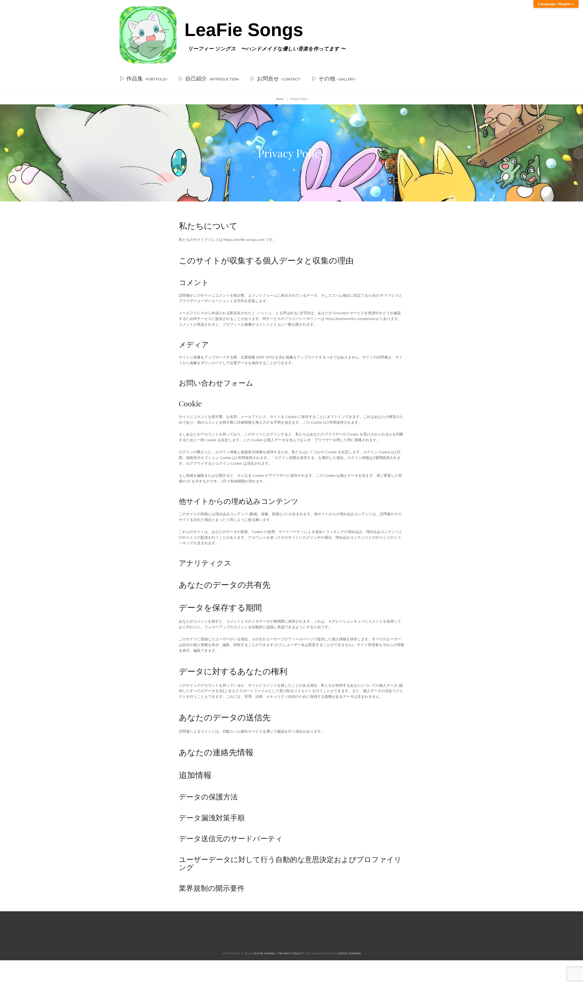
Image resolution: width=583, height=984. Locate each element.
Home (280, 98)
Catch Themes (349, 953)
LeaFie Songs (243, 30)
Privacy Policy (291, 953)
